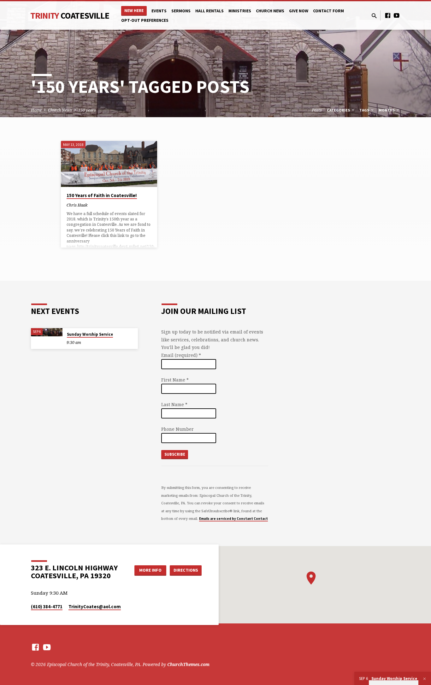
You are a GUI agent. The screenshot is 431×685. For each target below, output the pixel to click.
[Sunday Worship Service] (46, 332)
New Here (134, 10)
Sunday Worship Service (90, 334)
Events (159, 11)
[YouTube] (396, 15)
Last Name (174, 404)
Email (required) (181, 355)
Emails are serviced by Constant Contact (233, 518)
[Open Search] (374, 15)
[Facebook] (387, 15)
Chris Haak (77, 205)
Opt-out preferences (144, 20)
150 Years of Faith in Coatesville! (102, 195)
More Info (150, 570)
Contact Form (328, 11)
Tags (364, 110)
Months (387, 110)
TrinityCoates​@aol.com (94, 607)
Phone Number (177, 429)
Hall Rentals (209, 11)
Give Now (298, 11)
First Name (175, 380)
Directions (186, 570)
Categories (339, 110)
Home (36, 110)
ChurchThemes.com (188, 664)
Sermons (181, 11)
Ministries (239, 11)
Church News (270, 11)
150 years (87, 110)
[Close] (424, 679)
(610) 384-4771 (46, 607)
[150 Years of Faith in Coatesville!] (109, 164)
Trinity (69, 15)
